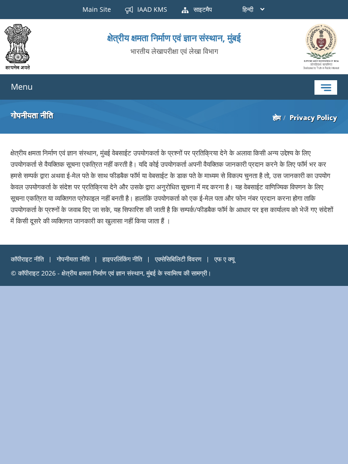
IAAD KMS (151, 9)
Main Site (96, 9)
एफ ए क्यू (224, 259)
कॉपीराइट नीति (27, 259)
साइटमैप (202, 9)
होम (277, 117)
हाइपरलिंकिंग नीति (122, 259)
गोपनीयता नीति (73, 259)
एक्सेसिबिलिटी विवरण (178, 259)
